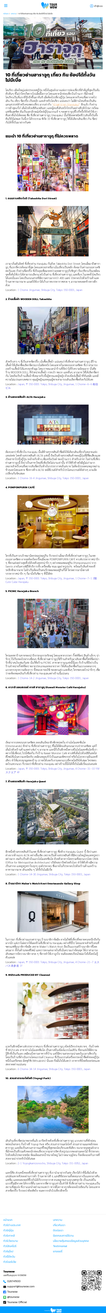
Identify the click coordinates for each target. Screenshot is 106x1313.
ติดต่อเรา (58, 1230)
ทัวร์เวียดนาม (10, 1241)
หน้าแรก (6, 13)
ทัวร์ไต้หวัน (9, 1256)
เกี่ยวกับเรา (59, 1225)
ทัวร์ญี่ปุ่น (8, 1230)
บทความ (13, 13)
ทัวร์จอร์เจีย (9, 1262)
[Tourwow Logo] (49, 6)
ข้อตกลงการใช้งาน (63, 1236)
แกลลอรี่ (57, 1251)
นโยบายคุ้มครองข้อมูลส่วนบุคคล (71, 1241)
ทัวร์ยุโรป (8, 1251)
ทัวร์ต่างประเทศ (12, 1225)
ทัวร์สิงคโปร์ (9, 1246)
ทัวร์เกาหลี (9, 1236)
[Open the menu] (5, 6)
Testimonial (60, 1246)
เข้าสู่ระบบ (98, 6)
